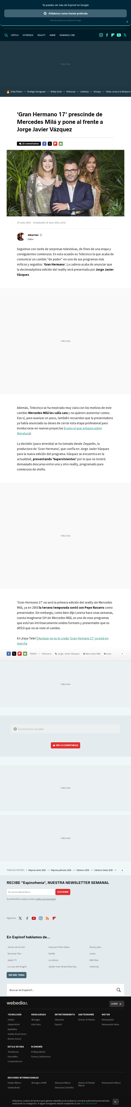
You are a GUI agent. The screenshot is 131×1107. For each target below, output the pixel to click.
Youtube (119, 35)
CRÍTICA (15, 35)
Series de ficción (16, 947)
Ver (67, 745)
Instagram (101, 35)
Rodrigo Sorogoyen (36, 91)
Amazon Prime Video (59, 947)
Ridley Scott (56, 91)
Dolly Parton (16, 91)
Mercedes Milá (93, 653)
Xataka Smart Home (17, 1034)
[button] (35, 235)
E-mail (61, 144)
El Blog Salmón (38, 1051)
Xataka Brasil (14, 1087)
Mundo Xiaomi (14, 1038)
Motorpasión (108, 1019)
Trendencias (13, 1051)
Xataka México (14, 1082)
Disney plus (95, 947)
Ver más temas (17, 975)
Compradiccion (15, 1061)
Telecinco (47, 653)
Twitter (125, 35)
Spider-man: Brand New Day (63, 966)
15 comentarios (30, 143)
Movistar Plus (14, 953)
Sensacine (59, 1019)
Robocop (71, 91)
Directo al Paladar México (86, 1084)
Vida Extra (36, 1024)
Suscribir (62, 891)
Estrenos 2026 (83, 870)
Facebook (107, 35)
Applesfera (12, 1029)
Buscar (119, 990)
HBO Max (94, 960)
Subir (114, 1003)
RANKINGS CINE (67, 35)
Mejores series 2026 (37, 870)
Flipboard (113, 35)
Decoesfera (13, 1056)
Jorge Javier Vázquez (68, 653)
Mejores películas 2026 (61, 870)
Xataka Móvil (14, 1024)
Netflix (52, 953)
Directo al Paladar (86, 1019)
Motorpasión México (111, 1082)
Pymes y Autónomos (40, 1056)
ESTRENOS (28, 35)
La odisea (53, 960)
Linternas (84, 91)
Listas (93, 953)
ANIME (52, 35)
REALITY (41, 35)
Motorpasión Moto (110, 1024)
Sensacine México (63, 1082)
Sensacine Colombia (64, 1087)
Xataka (11, 1019)
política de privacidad (46, 899)
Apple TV (12, 960)
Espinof (58, 1024)
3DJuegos (35, 1019)
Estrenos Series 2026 (103, 870)
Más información (89, 1103)
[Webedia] (17, 1003)
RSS (47, 917)
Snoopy (97, 91)
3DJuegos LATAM (38, 1082)
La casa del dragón (17, 966)
